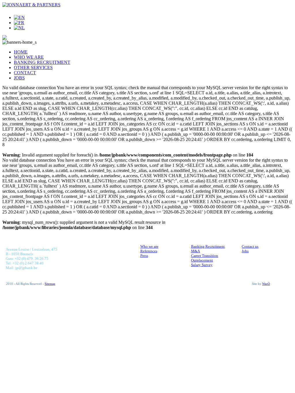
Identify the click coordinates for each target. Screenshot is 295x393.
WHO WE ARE (29, 57)
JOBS (19, 77)
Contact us (250, 246)
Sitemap (50, 283)
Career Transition (204, 255)
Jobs (245, 251)
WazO (266, 283)
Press (144, 255)
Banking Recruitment (208, 246)
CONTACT (25, 72)
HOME (21, 51)
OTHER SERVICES (33, 67)
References (148, 251)
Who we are (149, 246)
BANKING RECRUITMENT (42, 62)
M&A (195, 251)
